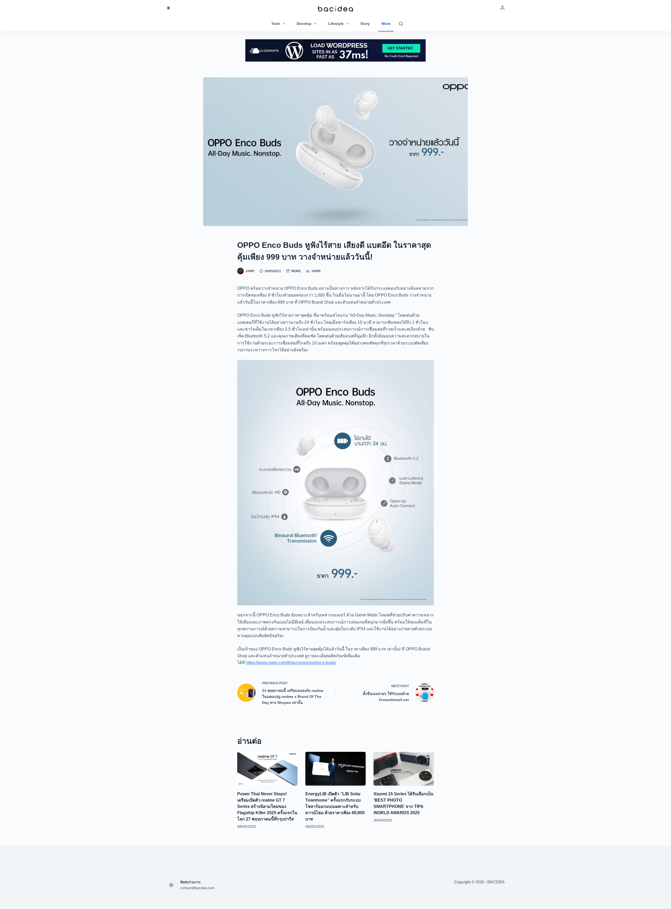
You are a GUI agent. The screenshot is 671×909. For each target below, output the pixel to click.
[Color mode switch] (168, 8)
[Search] (401, 24)
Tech (275, 23)
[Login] (502, 8)
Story (365, 23)
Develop (304, 23)
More (386, 23)
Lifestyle (336, 23)
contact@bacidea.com (197, 888)
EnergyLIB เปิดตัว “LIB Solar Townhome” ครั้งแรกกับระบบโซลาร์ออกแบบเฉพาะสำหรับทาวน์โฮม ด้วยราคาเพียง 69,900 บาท (335, 806)
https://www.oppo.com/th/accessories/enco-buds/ (291, 662)
